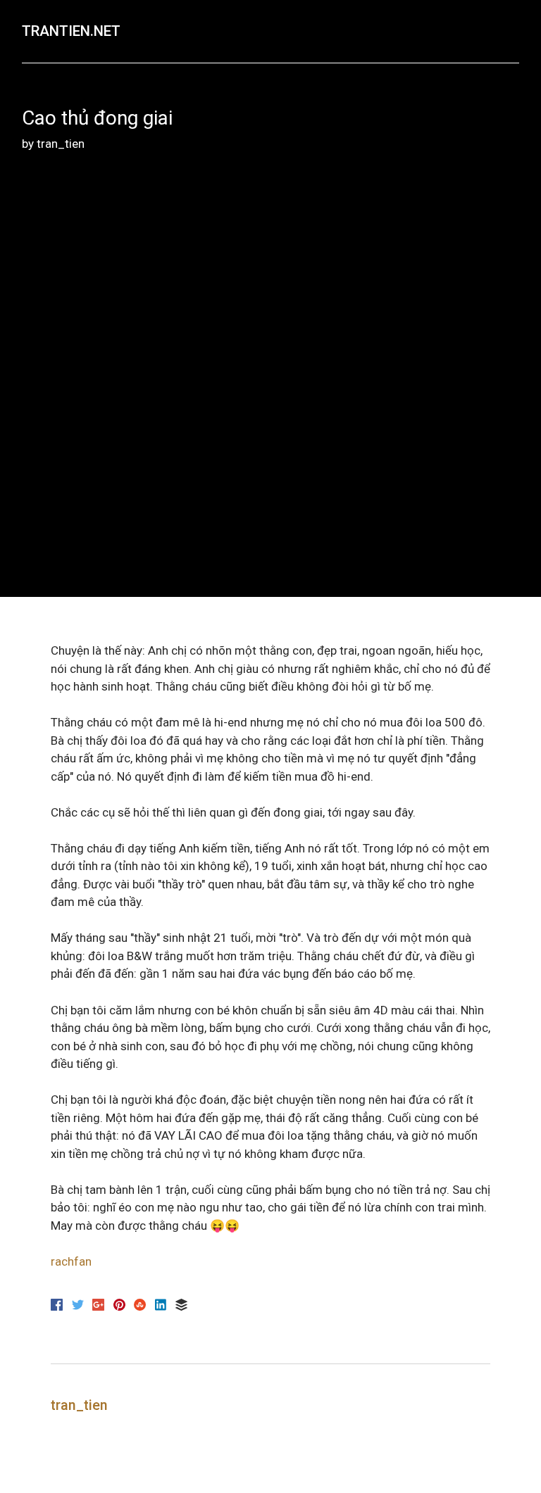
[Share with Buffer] (181, 1306)
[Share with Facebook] (58, 1306)
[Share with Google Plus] (99, 1306)
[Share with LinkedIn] (162, 1306)
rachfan (71, 1261)
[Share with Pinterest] (120, 1306)
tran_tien (61, 144)
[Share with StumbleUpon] (141, 1306)
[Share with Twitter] (79, 1306)
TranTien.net (71, 31)
